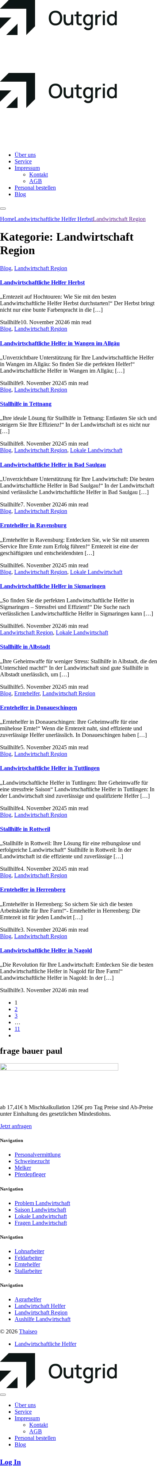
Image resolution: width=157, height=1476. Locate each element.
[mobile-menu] (3, 208)
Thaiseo (28, 1331)
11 (17, 1029)
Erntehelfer (26, 693)
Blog (5, 268)
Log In (10, 1462)
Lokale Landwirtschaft (96, 450)
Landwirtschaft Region (40, 268)
